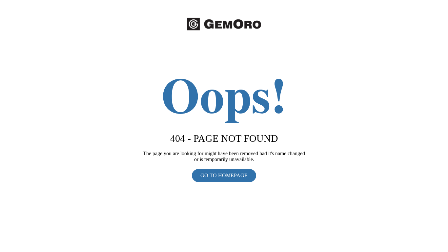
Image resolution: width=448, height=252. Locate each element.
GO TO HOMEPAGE (224, 175)
